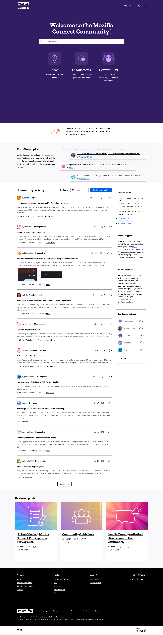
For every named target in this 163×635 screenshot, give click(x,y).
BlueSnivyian (84, 175)
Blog (56, 593)
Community (108, 70)
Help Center (95, 579)
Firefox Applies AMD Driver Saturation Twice (36, 437)
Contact (97, 611)
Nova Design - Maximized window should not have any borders (44, 300)
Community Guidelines (126, 221)
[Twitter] (133, 579)
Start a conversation (101, 190)
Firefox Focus (59, 590)
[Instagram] (137, 579)
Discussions (81, 70)
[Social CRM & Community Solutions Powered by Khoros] (141, 630)
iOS (55, 583)
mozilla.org (43, 611)
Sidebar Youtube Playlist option (30, 466)
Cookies (85, 611)
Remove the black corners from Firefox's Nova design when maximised (47, 258)
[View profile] (19, 198)
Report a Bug (95, 583)
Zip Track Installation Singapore (31, 232)
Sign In (140, 6)
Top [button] (20, 630)
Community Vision (124, 218)
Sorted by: (64, 190)
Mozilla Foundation (25, 586)
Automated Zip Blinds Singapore (31, 356)
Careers (20, 590)
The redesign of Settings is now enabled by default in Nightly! (43, 203)
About (19, 579)
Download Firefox (61, 579)
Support (127, 6)
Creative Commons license (95, 619)
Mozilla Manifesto (24, 583)
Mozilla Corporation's (27, 617)
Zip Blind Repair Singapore (28, 329)
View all (124, 358)
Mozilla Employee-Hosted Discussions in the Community (125, 537)
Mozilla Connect (23, 5)
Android (57, 586)
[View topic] (36, 516)
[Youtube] (142, 579)
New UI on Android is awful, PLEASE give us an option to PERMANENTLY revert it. (111, 172)
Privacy (73, 611)
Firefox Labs (50, 243)
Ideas (54, 70)
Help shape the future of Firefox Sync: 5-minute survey (40, 408)
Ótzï (71, 164)
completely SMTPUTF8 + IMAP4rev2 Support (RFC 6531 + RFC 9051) (96, 161)
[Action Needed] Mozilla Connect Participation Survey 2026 (33, 537)
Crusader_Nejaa (85, 153)
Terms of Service (59, 611)
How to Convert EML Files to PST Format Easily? (38, 382)
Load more (64, 484)
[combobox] (81, 41)
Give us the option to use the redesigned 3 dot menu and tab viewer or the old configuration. (115, 150)
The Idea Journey (124, 223)
